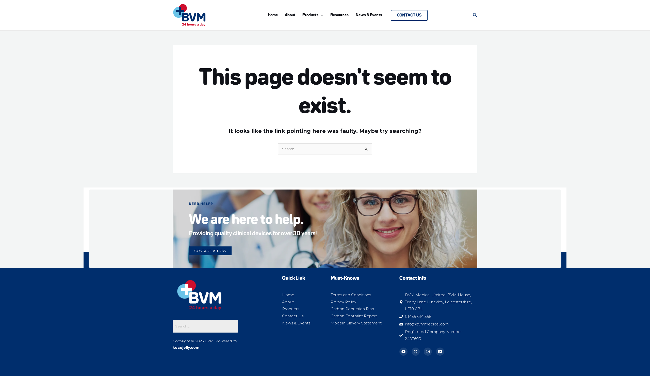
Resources (339, 15)
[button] (320, 15)
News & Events (369, 15)
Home (273, 15)
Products (310, 15)
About (290, 15)
